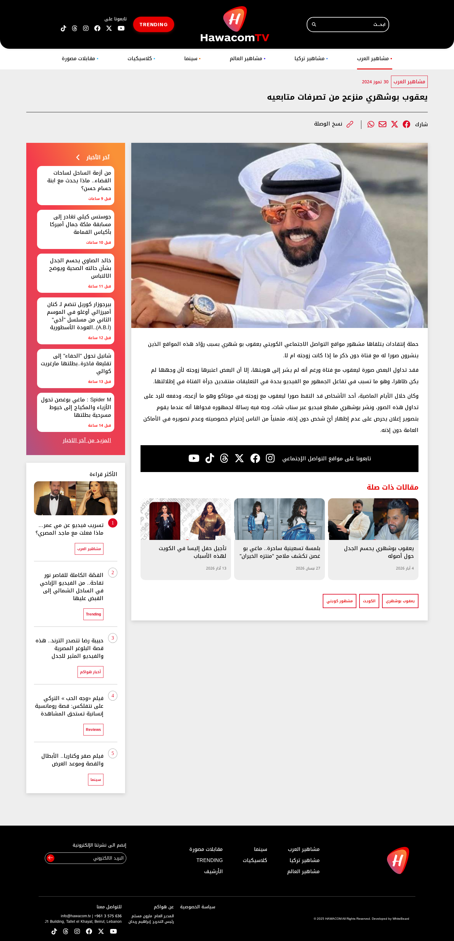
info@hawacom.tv (76, 916)
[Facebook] (406, 124)
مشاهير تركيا (311, 58)
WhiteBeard (401, 918)
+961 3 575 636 (108, 916)
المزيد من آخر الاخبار (87, 440)
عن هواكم (164, 907)
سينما (192, 58)
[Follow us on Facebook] (97, 28)
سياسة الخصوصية (197, 907)
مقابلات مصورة (80, 58)
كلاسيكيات (141, 58)
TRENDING (153, 24)
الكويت (369, 601)
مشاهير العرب (374, 58)
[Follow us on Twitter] (101, 932)
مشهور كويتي (339, 601)
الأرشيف (213, 871)
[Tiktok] (209, 458)
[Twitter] (394, 124)
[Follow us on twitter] (109, 28)
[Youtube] (194, 458)
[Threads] (75, 28)
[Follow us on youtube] (121, 28)
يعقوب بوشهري (400, 601)
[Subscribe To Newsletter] (50, 858)
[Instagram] (270, 458)
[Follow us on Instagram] (86, 28)
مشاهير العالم (248, 58)
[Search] (314, 24)
